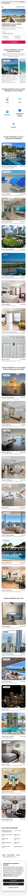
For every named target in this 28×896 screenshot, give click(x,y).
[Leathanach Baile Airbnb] (3, 7)
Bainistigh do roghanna (13, 887)
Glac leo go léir (13, 880)
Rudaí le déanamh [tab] (18, 830)
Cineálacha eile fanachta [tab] (7, 830)
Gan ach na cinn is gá (13, 884)
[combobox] (13, 33)
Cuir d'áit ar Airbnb (20, 7)
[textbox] (7, 38)
